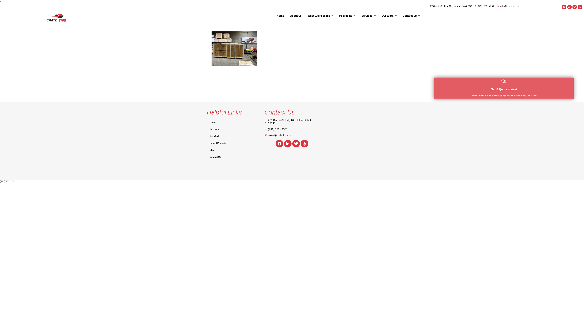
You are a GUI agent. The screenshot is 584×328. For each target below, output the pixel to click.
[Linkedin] (569, 7)
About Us (296, 15)
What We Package (319, 15)
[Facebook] (564, 7)
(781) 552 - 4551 (8, 181)
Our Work (387, 15)
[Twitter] (574, 7)
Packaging (345, 15)
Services (367, 15)
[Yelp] (580, 7)
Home (280, 15)
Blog (212, 150)
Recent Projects (218, 143)
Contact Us (410, 15)
